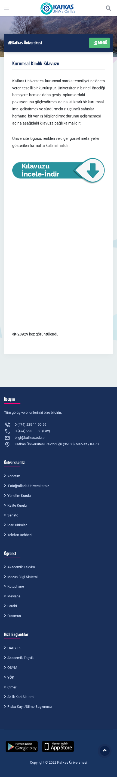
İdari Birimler (17, 525)
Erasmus (14, 616)
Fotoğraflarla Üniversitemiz (28, 486)
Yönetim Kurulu (19, 496)
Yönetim (13, 476)
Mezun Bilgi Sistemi (22, 577)
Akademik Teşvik (20, 658)
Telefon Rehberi (19, 535)
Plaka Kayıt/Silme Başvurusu (29, 707)
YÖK (10, 677)
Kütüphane (15, 586)
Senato (12, 515)
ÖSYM (12, 668)
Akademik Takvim (21, 567)
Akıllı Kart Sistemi (20, 697)
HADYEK (14, 648)
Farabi (12, 606)
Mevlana (13, 596)
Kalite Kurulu (17, 505)
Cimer (11, 687)
